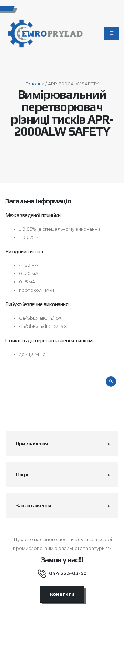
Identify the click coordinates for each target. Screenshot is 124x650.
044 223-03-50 (68, 573)
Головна (34, 83)
